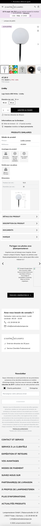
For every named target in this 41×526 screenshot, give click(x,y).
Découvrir (26, 13)
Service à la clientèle (14, 446)
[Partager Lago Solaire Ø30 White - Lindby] (38, 30)
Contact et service (13, 439)
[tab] (20, 439)
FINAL (19, 16)
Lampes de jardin (9, 21)
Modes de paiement (12, 468)
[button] (4, 69)
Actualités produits (14, 503)
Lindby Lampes (25, 140)
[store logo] (15, 6)
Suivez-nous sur (11, 475)
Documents (8, 230)
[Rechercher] (35, 6)
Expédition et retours (14, 453)
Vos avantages (10, 461)
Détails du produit (11, 216)
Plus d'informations (13, 496)
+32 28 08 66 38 (13, 322)
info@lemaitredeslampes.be (17, 326)
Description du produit (13, 223)
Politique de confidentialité (20, 429)
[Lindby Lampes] (12, 88)
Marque (6, 237)
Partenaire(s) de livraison (17, 482)
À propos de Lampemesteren (18, 489)
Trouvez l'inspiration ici (19, 295)
